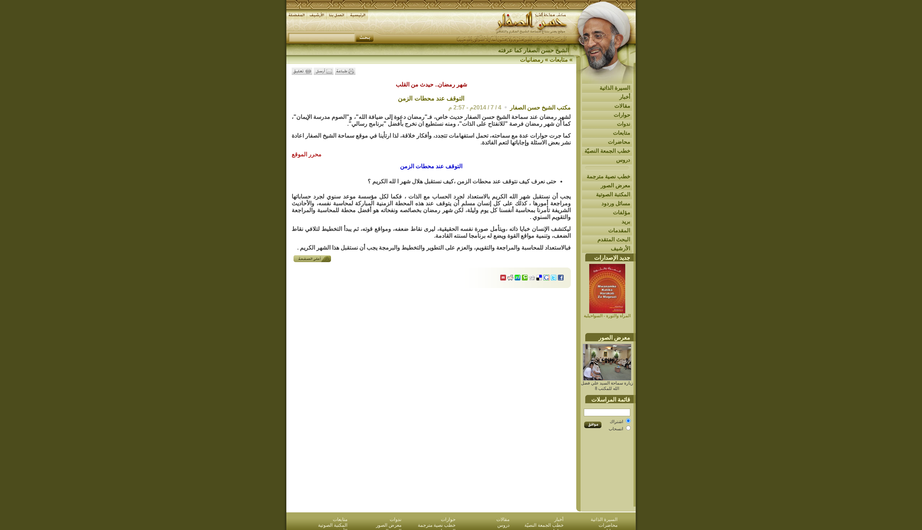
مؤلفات (621, 212)
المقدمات (619, 230)
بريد (626, 221)
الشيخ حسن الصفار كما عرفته (533, 50)
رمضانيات (531, 60)
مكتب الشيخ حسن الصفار (540, 107)
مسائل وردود (615, 203)
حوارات (622, 115)
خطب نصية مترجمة (608, 176)
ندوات (623, 124)
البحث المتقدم (613, 239)
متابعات (621, 133)
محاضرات (619, 142)
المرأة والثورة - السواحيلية (607, 315)
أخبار (624, 97)
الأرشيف (620, 248)
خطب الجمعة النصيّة (607, 151)
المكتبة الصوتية (613, 194)
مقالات (622, 106)
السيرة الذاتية (615, 88)
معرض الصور (615, 185)
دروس (623, 160)
